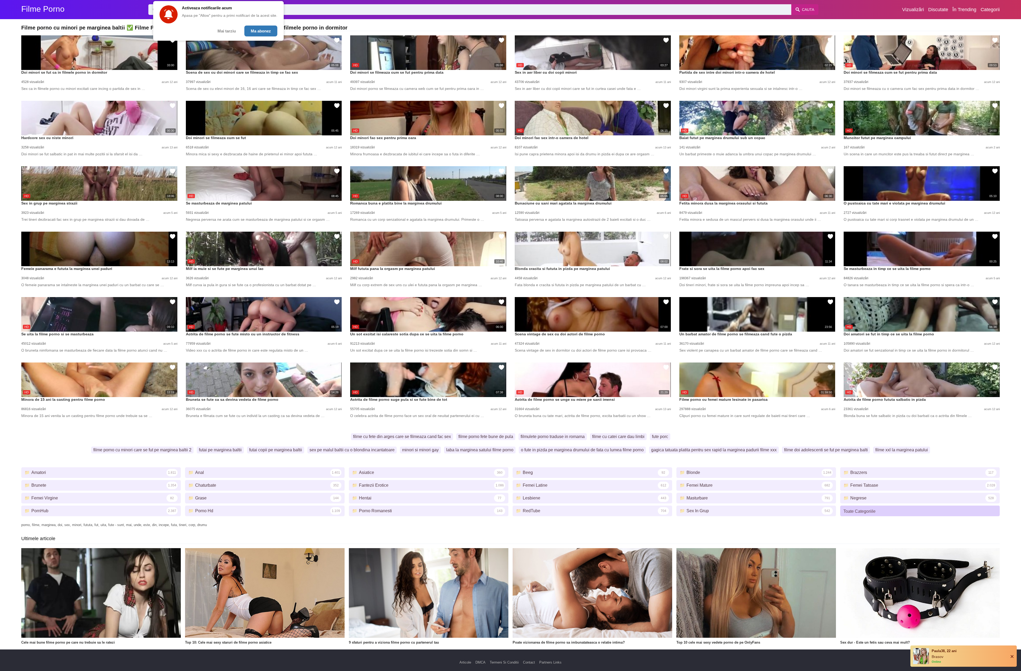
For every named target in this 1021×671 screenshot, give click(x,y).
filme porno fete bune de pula (485, 436)
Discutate (938, 9)
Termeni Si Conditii (504, 662)
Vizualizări (913, 9)
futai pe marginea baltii (220, 450)
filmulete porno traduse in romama (553, 436)
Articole (465, 662)
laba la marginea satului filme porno (479, 450)
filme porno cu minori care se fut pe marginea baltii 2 (142, 450)
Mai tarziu (226, 31)
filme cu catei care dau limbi (618, 436)
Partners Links (550, 662)
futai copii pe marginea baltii (275, 450)
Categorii (990, 9)
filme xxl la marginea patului (901, 450)
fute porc (660, 436)
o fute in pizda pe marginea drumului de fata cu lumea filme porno (582, 450)
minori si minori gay (420, 450)
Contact (529, 662)
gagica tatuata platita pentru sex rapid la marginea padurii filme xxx (714, 450)
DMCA (480, 662)
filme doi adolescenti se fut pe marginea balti (826, 450)
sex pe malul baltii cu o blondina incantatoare (352, 450)
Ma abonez (261, 31)
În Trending (964, 9)
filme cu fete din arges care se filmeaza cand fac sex (402, 436)
